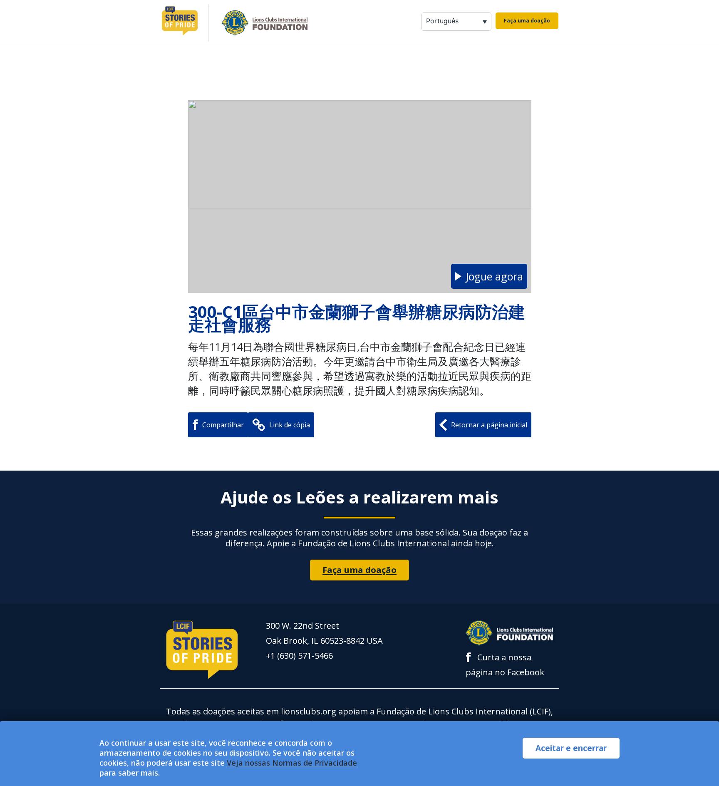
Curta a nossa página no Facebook (505, 664)
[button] (489, 276)
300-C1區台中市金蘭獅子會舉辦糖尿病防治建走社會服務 (356, 318)
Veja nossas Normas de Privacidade (292, 763)
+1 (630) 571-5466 (299, 655)
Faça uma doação (527, 20)
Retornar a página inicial (489, 424)
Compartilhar (218, 425)
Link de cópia (289, 424)
